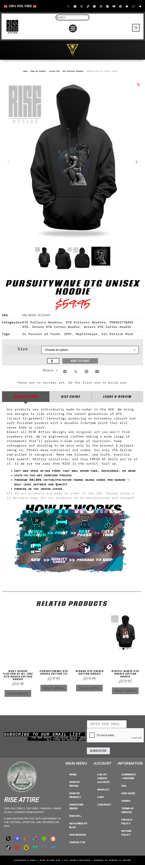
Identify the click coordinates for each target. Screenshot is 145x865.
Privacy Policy (127, 821)
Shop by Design (74, 784)
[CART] (136, 27)
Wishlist (103, 789)
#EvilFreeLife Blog (78, 825)
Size (23, 349)
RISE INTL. (75, 816)
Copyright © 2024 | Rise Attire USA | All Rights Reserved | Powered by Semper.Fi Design (72, 860)
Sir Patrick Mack (117, 334)
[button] (73, 28)
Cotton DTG (54, 71)
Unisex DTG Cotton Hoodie (56, 327)
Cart (100, 797)
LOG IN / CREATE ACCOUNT (103, 778)
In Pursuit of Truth (41, 334)
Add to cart (80, 361)
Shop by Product (38, 71)
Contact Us (77, 842)
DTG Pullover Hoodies (73, 71)
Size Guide (128, 793)
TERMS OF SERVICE (127, 810)
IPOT (68, 334)
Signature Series (76, 806)
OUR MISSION (77, 834)
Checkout (104, 804)
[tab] (25, 396)
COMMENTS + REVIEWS (128, 776)
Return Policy (126, 833)
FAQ (123, 785)
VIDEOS (125, 800)
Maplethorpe (87, 334)
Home (25, 71)
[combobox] (73, 17)
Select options (18, 693)
